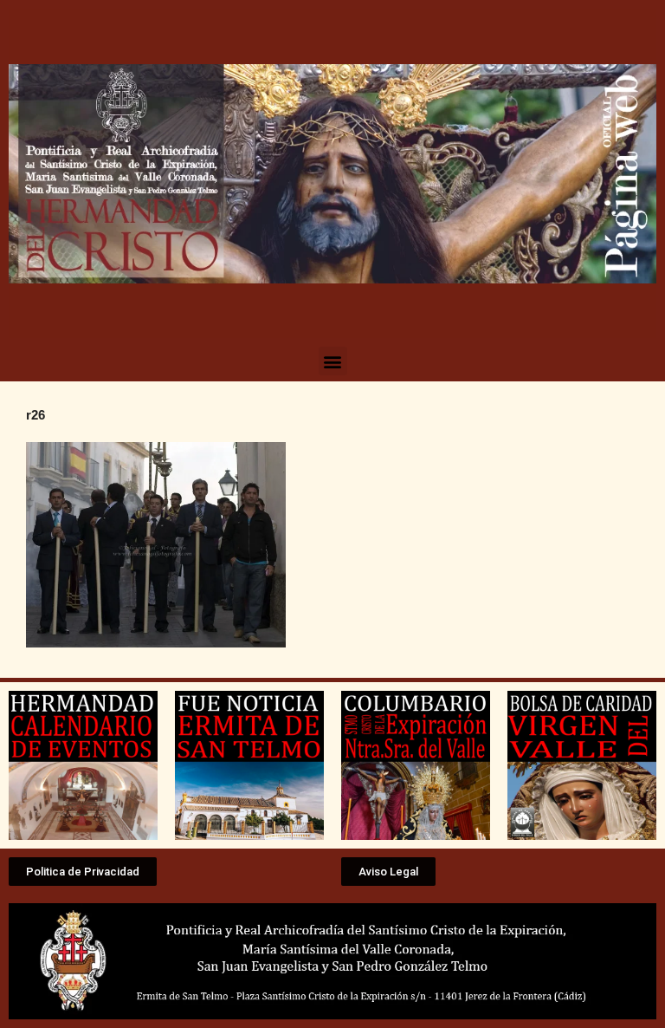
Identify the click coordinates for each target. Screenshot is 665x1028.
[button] (333, 361)
